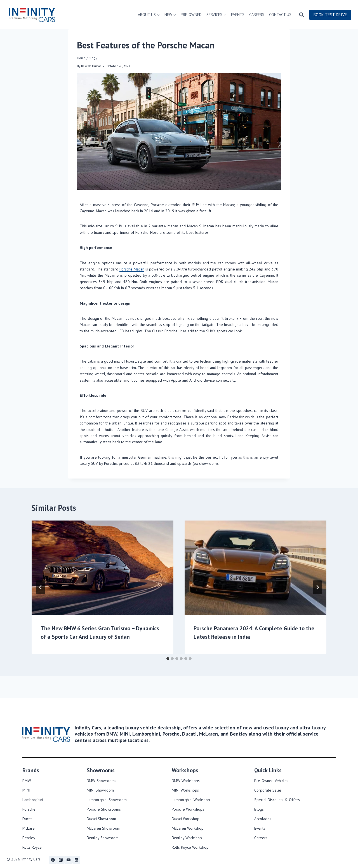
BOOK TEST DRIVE (330, 14)
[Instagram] (61, 860)
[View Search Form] (301, 15)
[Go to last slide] (40, 587)
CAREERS (256, 14)
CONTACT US (280, 14)
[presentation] (102, 568)
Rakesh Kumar (91, 66)
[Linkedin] (76, 860)
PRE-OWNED (191, 14)
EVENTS (237, 14)
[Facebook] (53, 860)
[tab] (167, 658)
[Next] (317, 587)
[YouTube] (68, 860)
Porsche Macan (131, 269)
